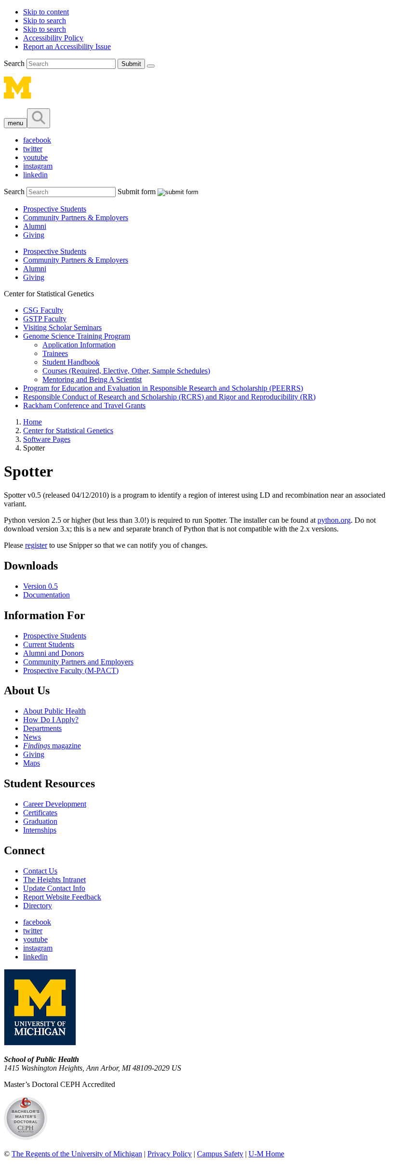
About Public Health (54, 711)
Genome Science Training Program (76, 336)
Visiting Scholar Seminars (62, 327)
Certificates (40, 812)
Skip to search (44, 20)
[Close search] (151, 66)
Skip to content (46, 12)
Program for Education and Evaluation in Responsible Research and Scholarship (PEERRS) (163, 388)
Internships (39, 830)
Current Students (48, 644)
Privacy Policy (169, 1154)
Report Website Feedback (62, 897)
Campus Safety (220, 1154)
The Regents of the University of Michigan (77, 1154)
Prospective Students (54, 209)
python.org (334, 520)
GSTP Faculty (44, 319)
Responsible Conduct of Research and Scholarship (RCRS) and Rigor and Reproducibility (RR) (169, 397)
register (36, 545)
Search (15, 63)
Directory (37, 905)
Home (32, 422)
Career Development (54, 804)
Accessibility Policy (53, 38)
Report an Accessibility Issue (67, 46)
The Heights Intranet (54, 879)
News (32, 737)
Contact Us (40, 871)
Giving (33, 235)
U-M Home (266, 1154)
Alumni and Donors (53, 653)
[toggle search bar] (38, 118)
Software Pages (46, 439)
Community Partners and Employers (78, 662)
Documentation (46, 595)
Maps (31, 763)
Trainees (55, 353)
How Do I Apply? (51, 720)
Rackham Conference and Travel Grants (84, 405)
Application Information (79, 345)
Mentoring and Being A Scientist (92, 379)
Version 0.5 (40, 586)
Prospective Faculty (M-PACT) (70, 670)
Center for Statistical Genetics (68, 430)
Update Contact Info (54, 888)
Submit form (137, 191)
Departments (42, 728)
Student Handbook (71, 362)
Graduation (40, 821)
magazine (52, 746)
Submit (131, 63)
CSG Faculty (43, 310)
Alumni (34, 226)
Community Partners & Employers (75, 217)
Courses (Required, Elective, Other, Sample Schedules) (126, 371)
